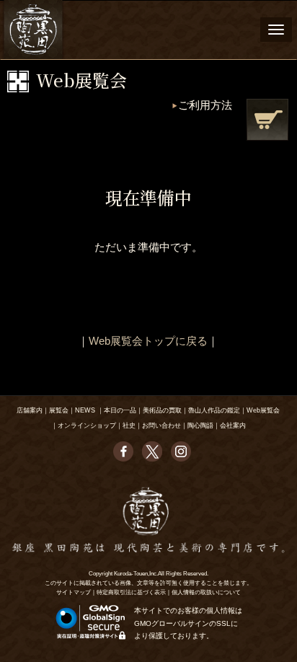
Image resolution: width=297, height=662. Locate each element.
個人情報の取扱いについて (206, 592)
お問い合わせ (161, 425)
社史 (129, 425)
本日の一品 (120, 410)
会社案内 (233, 425)
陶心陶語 (200, 425)
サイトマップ (73, 592)
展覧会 (58, 410)
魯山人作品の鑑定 (214, 410)
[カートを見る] (267, 120)
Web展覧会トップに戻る (148, 341)
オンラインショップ (87, 425)
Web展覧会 (263, 410)
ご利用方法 (205, 105)
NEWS (85, 410)
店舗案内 (30, 410)
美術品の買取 (162, 410)
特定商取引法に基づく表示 (131, 592)
